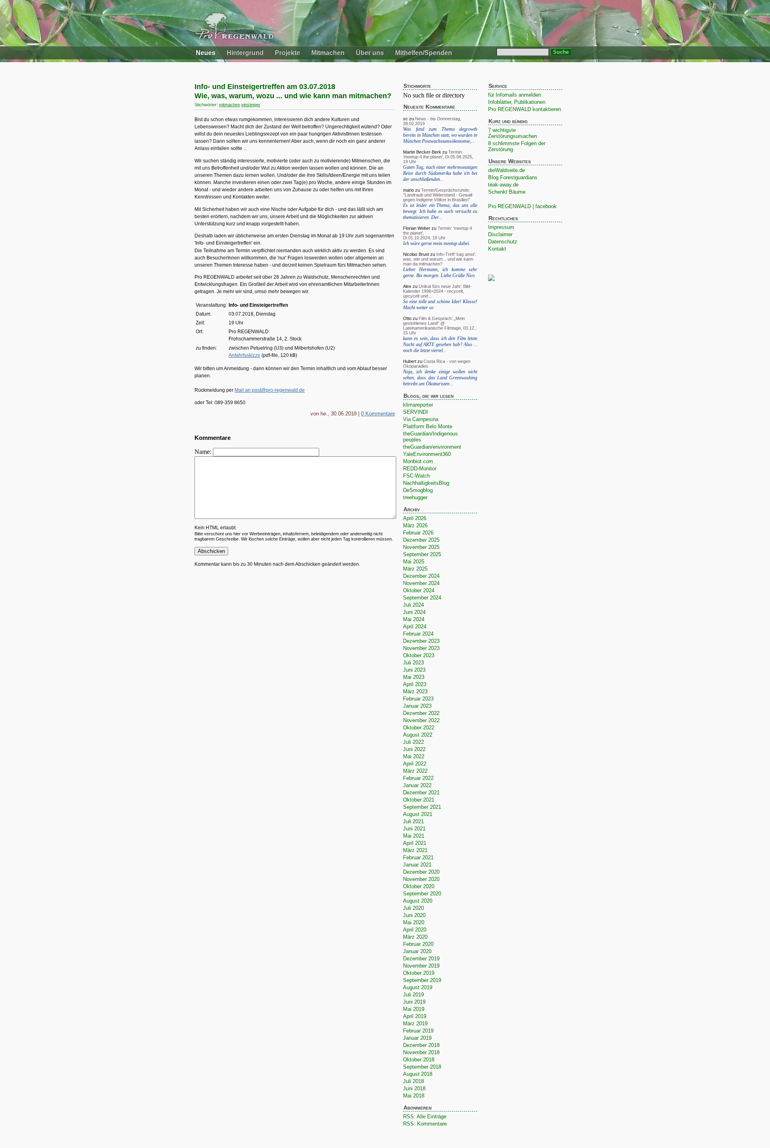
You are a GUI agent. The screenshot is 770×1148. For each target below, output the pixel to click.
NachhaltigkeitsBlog (426, 483)
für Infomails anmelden (514, 95)
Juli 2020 (413, 908)
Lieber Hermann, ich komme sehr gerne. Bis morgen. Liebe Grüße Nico (440, 272)
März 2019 (415, 1023)
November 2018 (421, 1052)
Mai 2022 (413, 756)
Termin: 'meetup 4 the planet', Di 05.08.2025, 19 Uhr (438, 157)
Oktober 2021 (418, 800)
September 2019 (422, 980)
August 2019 (417, 987)
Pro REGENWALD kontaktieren (524, 109)
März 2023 (415, 691)
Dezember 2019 (421, 959)
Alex (407, 286)
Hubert (409, 361)
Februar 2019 (418, 1031)
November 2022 (421, 720)
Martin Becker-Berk (422, 152)
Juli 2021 (413, 821)
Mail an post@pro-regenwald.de (270, 390)
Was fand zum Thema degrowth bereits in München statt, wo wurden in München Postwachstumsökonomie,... (440, 135)
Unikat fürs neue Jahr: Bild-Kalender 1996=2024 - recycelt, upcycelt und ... (437, 291)
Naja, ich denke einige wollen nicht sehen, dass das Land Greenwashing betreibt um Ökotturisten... (440, 378)
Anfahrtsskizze (244, 355)
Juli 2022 (413, 742)
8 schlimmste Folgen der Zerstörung (516, 146)
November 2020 (421, 879)
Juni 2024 (414, 612)
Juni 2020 (414, 915)
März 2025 (415, 569)
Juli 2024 (413, 605)
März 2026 (415, 525)
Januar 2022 (417, 785)
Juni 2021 (414, 829)
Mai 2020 (413, 922)
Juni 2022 (414, 749)
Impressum (501, 227)
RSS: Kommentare (425, 1124)
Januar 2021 (417, 865)
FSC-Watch (416, 476)
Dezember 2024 (421, 576)
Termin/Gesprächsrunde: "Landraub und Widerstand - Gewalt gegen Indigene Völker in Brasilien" (437, 195)
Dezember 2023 (421, 641)
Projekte (287, 52)
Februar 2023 (418, 699)
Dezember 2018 (421, 1045)
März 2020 (415, 937)
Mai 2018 (413, 1096)
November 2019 (421, 966)
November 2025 (421, 547)
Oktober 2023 (418, 655)
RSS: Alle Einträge (424, 1117)
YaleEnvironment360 (427, 454)
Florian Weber (416, 228)
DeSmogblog (418, 490)
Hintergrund (245, 52)
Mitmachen (327, 52)
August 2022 (417, 735)
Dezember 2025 (421, 540)
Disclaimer (500, 234)
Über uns (370, 52)
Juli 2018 (413, 1081)
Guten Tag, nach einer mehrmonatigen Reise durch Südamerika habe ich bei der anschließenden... (440, 173)
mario (408, 190)
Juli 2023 (413, 663)
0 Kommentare (378, 414)
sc (405, 118)
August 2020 (417, 901)
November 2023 (421, 648)
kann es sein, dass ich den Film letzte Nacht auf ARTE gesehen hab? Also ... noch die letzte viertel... (440, 344)
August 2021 (417, 814)
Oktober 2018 (418, 1060)
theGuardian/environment (432, 447)
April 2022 (414, 764)
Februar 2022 (418, 778)
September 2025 (422, 554)
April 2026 (414, 518)
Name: (204, 451)
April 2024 (414, 627)
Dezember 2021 (421, 793)
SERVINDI (415, 412)
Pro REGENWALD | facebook (522, 206)
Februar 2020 (418, 944)
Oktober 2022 (418, 728)
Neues (205, 52)
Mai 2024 (413, 619)
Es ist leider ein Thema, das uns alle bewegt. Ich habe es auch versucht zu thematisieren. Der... (440, 211)
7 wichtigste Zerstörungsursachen (512, 133)
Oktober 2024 (418, 590)
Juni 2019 (414, 1002)
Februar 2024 (418, 634)
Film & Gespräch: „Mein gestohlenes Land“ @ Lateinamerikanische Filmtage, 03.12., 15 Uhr (439, 325)
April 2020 (414, 930)
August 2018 (417, 1074)
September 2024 (422, 598)
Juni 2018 (414, 1088)
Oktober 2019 (418, 973)
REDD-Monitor (419, 469)
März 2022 (415, 771)
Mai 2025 (413, 562)
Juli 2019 (413, 995)
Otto (407, 318)
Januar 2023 (417, 706)
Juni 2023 (414, 670)
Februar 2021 (418, 857)
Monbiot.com (418, 461)
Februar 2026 (418, 533)
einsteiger (250, 104)
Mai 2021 (413, 836)
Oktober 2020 (418, 886)
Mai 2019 (413, 1009)
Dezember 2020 (421, 872)
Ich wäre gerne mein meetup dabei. (436, 243)
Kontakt (497, 249)
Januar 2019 (417, 1038)
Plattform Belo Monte (427, 426)
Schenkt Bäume (506, 192)
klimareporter (418, 405)
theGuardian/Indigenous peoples (430, 437)
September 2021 (422, 807)
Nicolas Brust (416, 254)
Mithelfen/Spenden (423, 52)
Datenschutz (502, 242)
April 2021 (414, 843)
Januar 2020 (417, 951)
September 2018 (422, 1067)
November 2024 (421, 583)
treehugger (415, 497)
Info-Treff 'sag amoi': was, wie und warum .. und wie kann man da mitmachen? (439, 259)
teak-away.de (503, 185)
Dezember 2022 (421, 713)
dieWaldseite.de (506, 170)
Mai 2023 (413, 677)
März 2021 (415, 850)
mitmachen (229, 104)
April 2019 (414, 1016)
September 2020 (422, 894)
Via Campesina (420, 419)
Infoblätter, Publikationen (516, 102)
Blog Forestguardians (512, 177)
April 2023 (414, 684)
